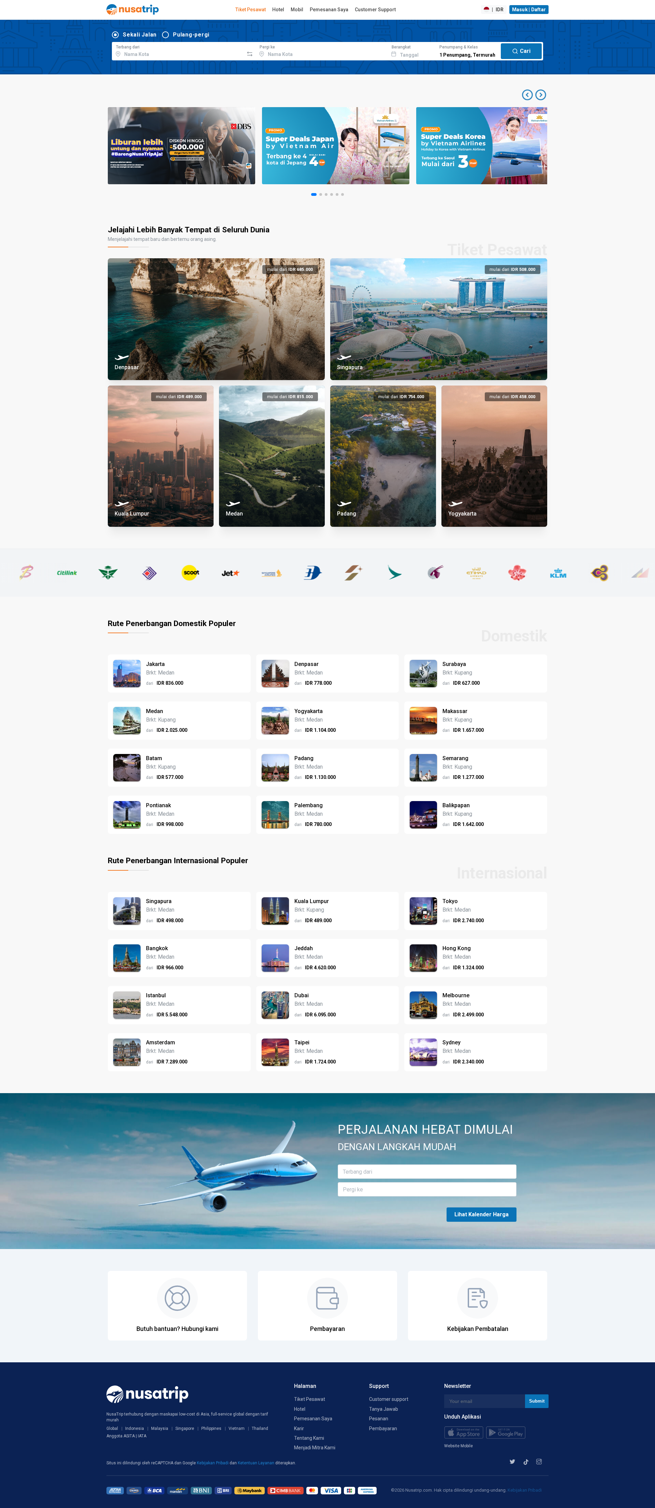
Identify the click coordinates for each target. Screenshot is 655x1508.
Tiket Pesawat (250, 9)
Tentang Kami (309, 1438)
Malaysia (159, 1428)
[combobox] (178, 50)
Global (112, 1428)
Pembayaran (383, 1428)
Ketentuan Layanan (256, 1463)
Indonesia (134, 1428)
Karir (299, 1428)
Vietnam (237, 1428)
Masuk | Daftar (529, 9)
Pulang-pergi (191, 34)
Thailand (260, 1428)
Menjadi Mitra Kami (314, 1447)
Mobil (297, 9)
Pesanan (378, 1418)
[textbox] (178, 50)
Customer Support (375, 9)
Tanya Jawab (383, 1409)
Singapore (184, 1428)
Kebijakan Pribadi (213, 1463)
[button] (534, 94)
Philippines (211, 1428)
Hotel (278, 9)
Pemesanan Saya (329, 9)
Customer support (388, 1399)
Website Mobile (458, 1446)
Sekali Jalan (140, 34)
